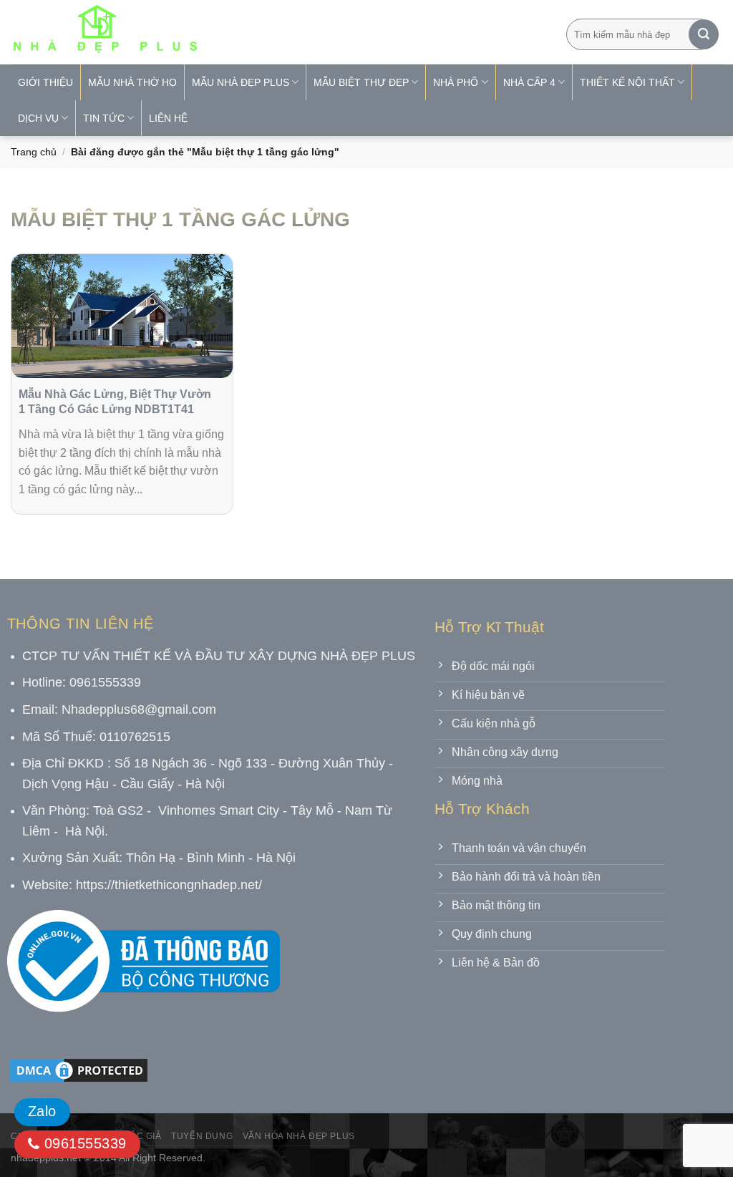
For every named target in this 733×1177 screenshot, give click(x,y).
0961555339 (82, 1143)
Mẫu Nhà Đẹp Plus (240, 82)
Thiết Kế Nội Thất (627, 82)
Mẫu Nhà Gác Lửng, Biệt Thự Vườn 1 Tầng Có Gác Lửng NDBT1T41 (115, 401)
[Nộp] (704, 34)
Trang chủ (34, 152)
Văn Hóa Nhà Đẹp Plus (299, 1136)
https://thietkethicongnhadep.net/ (169, 885)
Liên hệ (168, 118)
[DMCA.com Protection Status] (78, 1069)
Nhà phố (455, 82)
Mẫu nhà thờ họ (132, 82)
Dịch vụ (38, 118)
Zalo (42, 1111)
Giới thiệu (45, 82)
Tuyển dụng (202, 1136)
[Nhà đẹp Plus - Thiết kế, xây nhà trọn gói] (200, 32)
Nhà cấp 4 (529, 82)
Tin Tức (104, 118)
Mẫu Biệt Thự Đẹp (361, 82)
